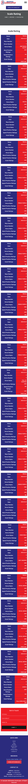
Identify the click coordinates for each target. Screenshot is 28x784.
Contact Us (14, 751)
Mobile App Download (13, 7)
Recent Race (14, 746)
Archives (12, 17)
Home (6, 17)
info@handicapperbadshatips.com (14, 776)
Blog (14, 743)
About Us (14, 747)
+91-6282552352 (14, 772)
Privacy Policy (14, 749)
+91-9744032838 (14, 774)
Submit (13, 727)
